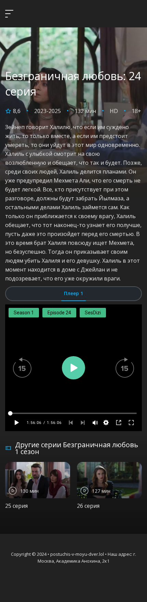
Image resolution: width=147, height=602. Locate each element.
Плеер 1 (73, 293)
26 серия (88, 506)
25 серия (16, 506)
